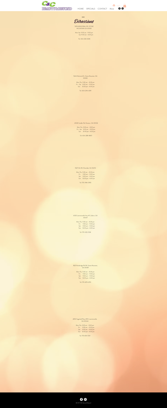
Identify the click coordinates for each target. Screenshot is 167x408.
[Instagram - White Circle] (85, 399)
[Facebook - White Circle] (81, 399)
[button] (124, 5)
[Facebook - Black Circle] (119, 8)
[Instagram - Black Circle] (123, 8)
